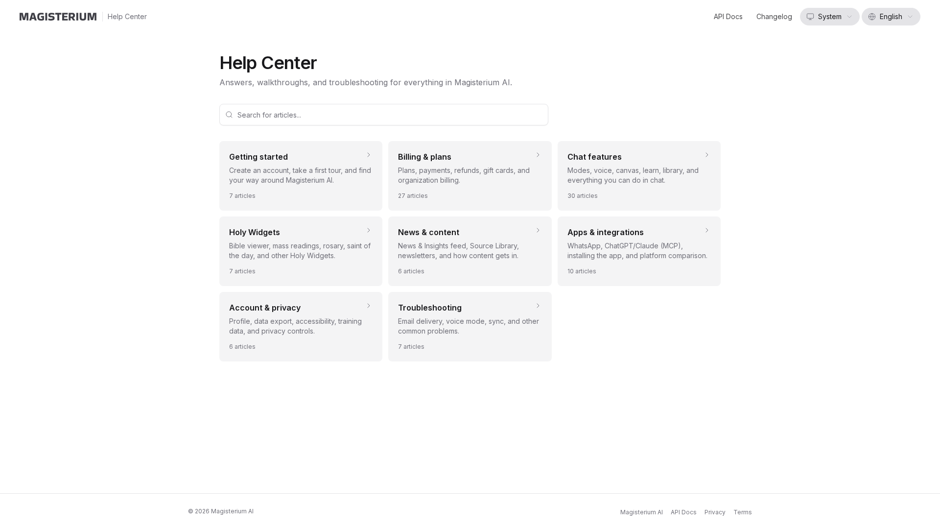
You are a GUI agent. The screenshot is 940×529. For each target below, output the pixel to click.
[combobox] (830, 16)
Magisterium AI (641, 512)
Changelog (774, 16)
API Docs (728, 16)
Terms (742, 512)
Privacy (715, 512)
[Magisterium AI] (58, 17)
